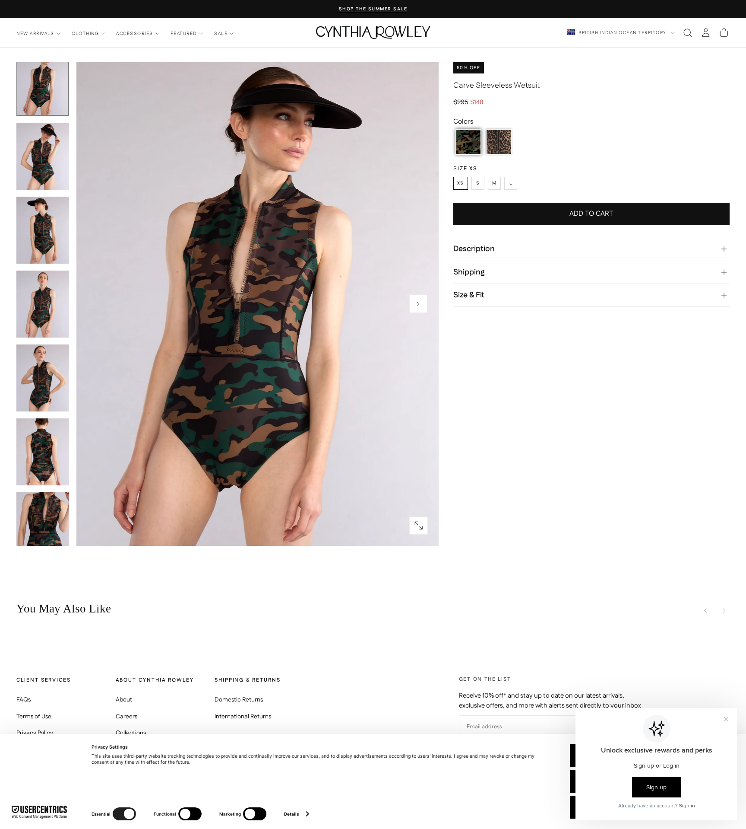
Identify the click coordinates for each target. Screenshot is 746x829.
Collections (131, 733)
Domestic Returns (239, 699)
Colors (463, 122)
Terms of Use (33, 716)
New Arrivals (35, 33)
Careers (126, 716)
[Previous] (705, 610)
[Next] (723, 610)
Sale (221, 33)
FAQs (23, 699)
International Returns (243, 716)
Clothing (85, 33)
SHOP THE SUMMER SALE (373, 9)
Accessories (134, 33)
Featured (184, 33)
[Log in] (705, 32)
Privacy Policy (34, 733)
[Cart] (723, 32)
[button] (687, 32)
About (124, 699)
